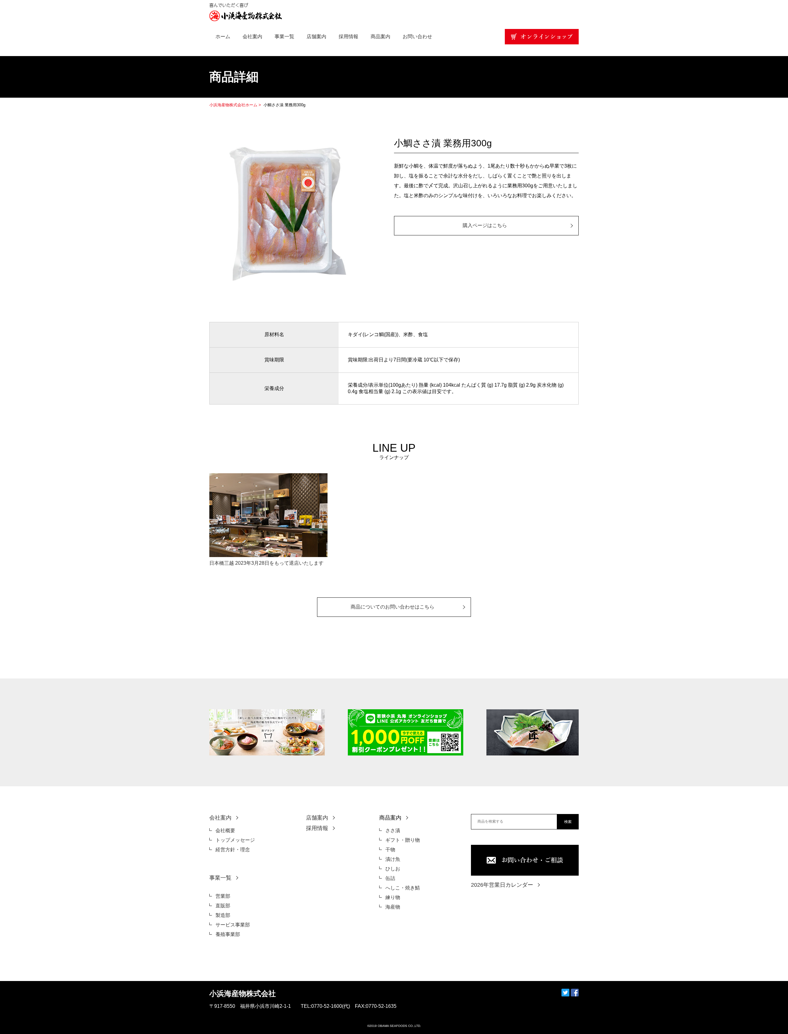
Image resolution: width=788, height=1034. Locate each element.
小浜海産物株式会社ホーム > (235, 105)
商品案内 (380, 36)
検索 (568, 822)
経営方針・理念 (232, 849)
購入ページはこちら (485, 225)
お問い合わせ (417, 36)
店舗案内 (316, 36)
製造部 (222, 915)
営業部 (222, 896)
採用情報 (348, 36)
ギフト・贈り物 (402, 840)
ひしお (392, 868)
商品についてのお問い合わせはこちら (392, 606)
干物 (390, 849)
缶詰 (390, 878)
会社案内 (252, 36)
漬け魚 (392, 859)
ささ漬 (392, 830)
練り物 (392, 897)
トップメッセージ (235, 840)
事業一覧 (284, 36)
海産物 (392, 907)
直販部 (222, 905)
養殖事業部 (227, 934)
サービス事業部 (232, 924)
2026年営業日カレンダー (502, 885)
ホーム (222, 36)
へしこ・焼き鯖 (402, 887)
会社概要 (225, 830)
